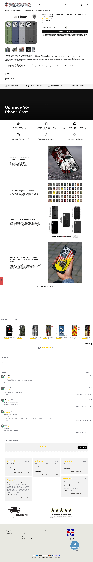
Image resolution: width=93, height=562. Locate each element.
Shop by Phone (47, 4)
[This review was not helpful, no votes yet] (28, 472)
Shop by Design (37, 4)
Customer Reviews (25, 535)
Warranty (24, 531)
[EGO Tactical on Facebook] (68, 539)
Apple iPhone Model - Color (50, 25)
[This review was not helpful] (27, 497)
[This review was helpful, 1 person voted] (82, 471)
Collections (10, 10)
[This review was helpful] (25, 497)
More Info (64, 4)
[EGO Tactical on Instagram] (70, 539)
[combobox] (8, 367)
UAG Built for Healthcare (27, 538)
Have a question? (10, 78)
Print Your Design (57, 4)
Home (6, 10)
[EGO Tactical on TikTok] (73, 539)
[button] (0, 330)
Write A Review (82, 447)
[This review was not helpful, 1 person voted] (84, 471)
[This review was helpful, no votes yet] (25, 472)
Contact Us (24, 536)
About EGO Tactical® (26, 530)
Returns (23, 533)
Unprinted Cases (16, 10)
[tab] (3, 354)
